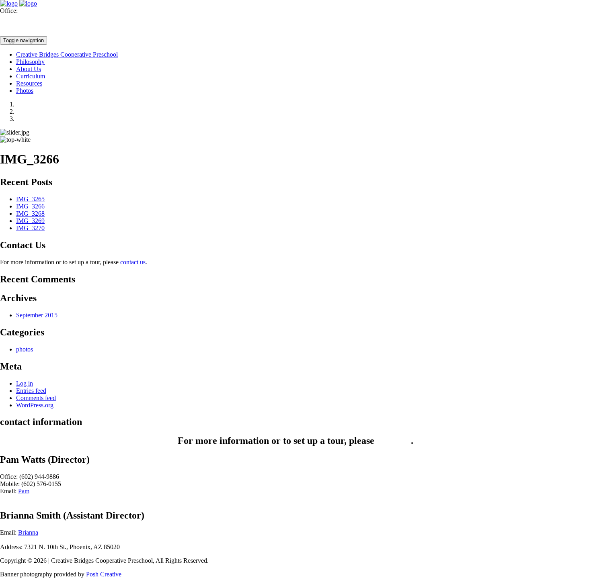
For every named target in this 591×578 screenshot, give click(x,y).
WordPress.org (34, 405)
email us (394, 440)
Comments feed (36, 397)
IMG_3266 (30, 206)
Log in (24, 383)
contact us (133, 262)
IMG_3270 (30, 228)
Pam (23, 491)
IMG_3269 (30, 220)
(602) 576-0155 (20, 32)
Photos (24, 90)
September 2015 (36, 315)
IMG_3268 (30, 213)
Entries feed (31, 390)
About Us (28, 68)
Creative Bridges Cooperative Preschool (67, 54)
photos (24, 349)
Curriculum (30, 76)
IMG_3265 (30, 199)
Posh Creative (103, 574)
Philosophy (30, 61)
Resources (29, 83)
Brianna (28, 532)
